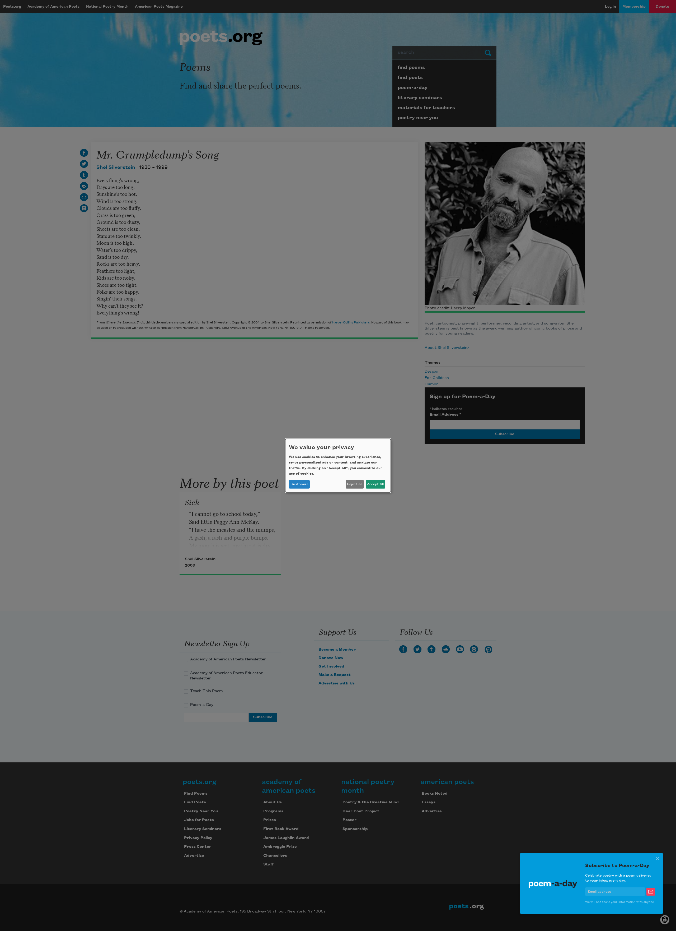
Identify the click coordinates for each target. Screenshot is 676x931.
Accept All (375, 484)
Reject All (354, 484)
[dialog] (338, 465)
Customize (299, 484)
